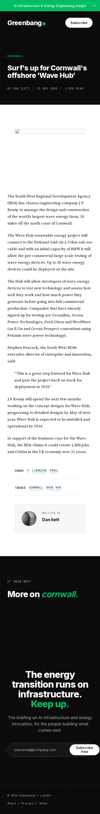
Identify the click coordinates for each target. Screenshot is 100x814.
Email (54, 470)
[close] (94, 5)
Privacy (27, 803)
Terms (43, 803)
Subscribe (78, 23)
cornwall (15, 56)
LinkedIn (39, 470)
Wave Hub (54, 487)
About (11, 803)
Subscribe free (84, 750)
